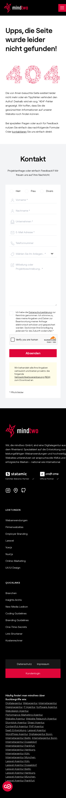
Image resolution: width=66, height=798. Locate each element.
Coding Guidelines (15, 613)
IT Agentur (29, 707)
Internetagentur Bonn (44, 738)
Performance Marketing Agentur (23, 714)
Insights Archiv (13, 599)
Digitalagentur (13, 703)
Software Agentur (46, 707)
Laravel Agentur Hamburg (20, 772)
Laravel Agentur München (20, 776)
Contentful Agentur (16, 726)
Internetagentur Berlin (18, 738)
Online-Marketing (15, 560)
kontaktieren (19, 131)
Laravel (9, 540)
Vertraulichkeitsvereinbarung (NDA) (32, 377)
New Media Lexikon (16, 606)
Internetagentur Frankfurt (20, 745)
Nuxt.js (9, 554)
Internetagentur (47, 703)
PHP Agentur (36, 726)
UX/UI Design (12, 567)
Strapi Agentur (36, 722)
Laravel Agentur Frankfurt (20, 780)
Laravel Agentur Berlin (18, 768)
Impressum (43, 664)
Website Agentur (15, 718)
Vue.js (8, 547)
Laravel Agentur (36, 730)
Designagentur (13, 707)
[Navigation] (62, 8)
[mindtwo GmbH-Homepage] (14, 8)
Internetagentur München (20, 757)
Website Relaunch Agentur (41, 718)
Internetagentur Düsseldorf (21, 741)
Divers (49, 191)
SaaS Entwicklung (15, 730)
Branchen (11, 593)
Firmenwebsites (14, 527)
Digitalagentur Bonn (40, 734)
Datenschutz (24, 664)
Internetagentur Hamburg (20, 749)
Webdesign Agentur (16, 710)
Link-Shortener (13, 633)
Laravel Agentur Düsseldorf (21, 765)
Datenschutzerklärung (40, 312)
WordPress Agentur (16, 734)
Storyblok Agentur (15, 722)
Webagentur (30, 703)
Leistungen (13, 509)
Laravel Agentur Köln (17, 761)
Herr (18, 191)
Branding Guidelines (17, 620)
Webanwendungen (16, 520)
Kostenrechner (13, 640)
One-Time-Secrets (16, 627)
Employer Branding (16, 533)
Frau (33, 191)
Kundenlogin (33, 673)
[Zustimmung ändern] (7, 786)
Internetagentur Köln (17, 753)
